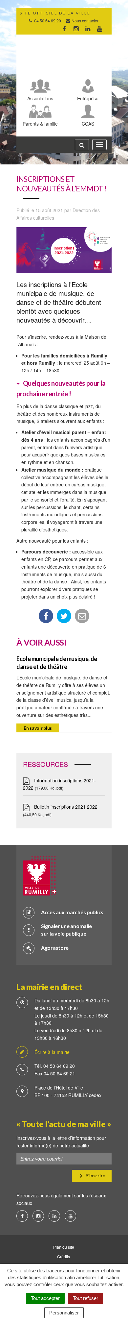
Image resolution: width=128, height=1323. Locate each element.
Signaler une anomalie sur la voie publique (66, 930)
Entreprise (87, 98)
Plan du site (63, 1247)
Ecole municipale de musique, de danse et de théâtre (56, 662)
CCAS (88, 123)
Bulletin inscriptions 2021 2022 (65, 806)
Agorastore (55, 947)
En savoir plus (38, 728)
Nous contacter (84, 20)
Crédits (63, 1256)
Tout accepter (45, 1298)
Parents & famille (40, 123)
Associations (40, 98)
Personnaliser (64, 1312)
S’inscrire (95, 1175)
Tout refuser (85, 1298)
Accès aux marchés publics (72, 912)
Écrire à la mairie (52, 1052)
